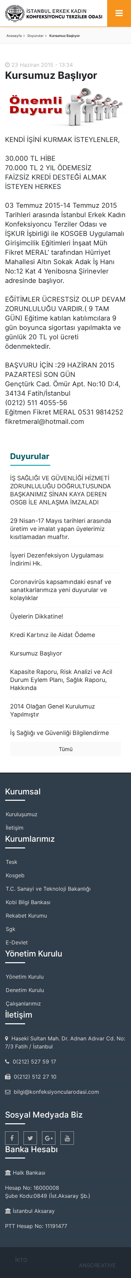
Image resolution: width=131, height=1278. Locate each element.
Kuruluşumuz (22, 814)
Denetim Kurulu (25, 990)
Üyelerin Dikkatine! (36, 616)
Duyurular (36, 36)
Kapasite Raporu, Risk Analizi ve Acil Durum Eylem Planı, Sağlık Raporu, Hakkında (61, 679)
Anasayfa (14, 36)
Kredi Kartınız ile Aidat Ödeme (52, 634)
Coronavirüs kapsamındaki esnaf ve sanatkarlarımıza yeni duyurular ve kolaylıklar (60, 589)
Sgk (10, 929)
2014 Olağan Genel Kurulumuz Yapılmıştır (52, 710)
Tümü (66, 749)
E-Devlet (17, 942)
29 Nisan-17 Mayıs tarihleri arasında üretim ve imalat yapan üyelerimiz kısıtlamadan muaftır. (60, 528)
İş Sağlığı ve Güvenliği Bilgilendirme (59, 732)
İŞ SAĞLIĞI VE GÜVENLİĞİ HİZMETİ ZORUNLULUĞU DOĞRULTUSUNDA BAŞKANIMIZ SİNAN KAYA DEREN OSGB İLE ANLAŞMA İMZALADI (60, 490)
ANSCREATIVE (97, 1265)
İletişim (15, 827)
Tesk (11, 861)
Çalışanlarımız (23, 1003)
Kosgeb (15, 875)
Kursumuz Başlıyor (36, 653)
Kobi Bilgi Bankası (28, 902)
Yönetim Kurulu (25, 976)
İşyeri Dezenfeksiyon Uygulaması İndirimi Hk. (56, 559)
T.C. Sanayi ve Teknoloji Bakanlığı (48, 888)
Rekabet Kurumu (26, 915)
